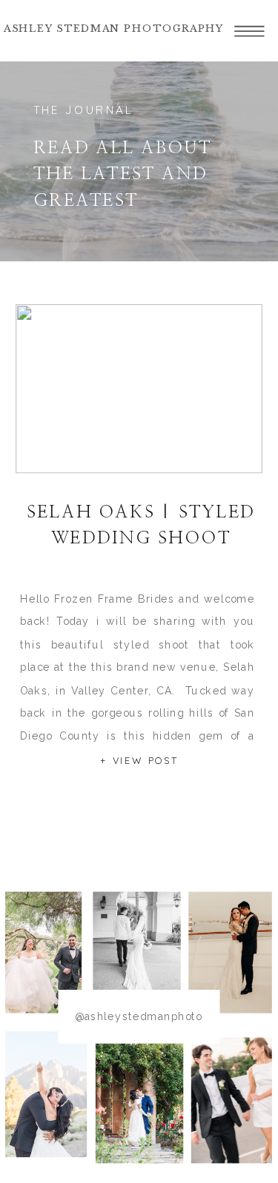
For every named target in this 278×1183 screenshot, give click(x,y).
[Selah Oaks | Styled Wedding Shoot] (139, 389)
